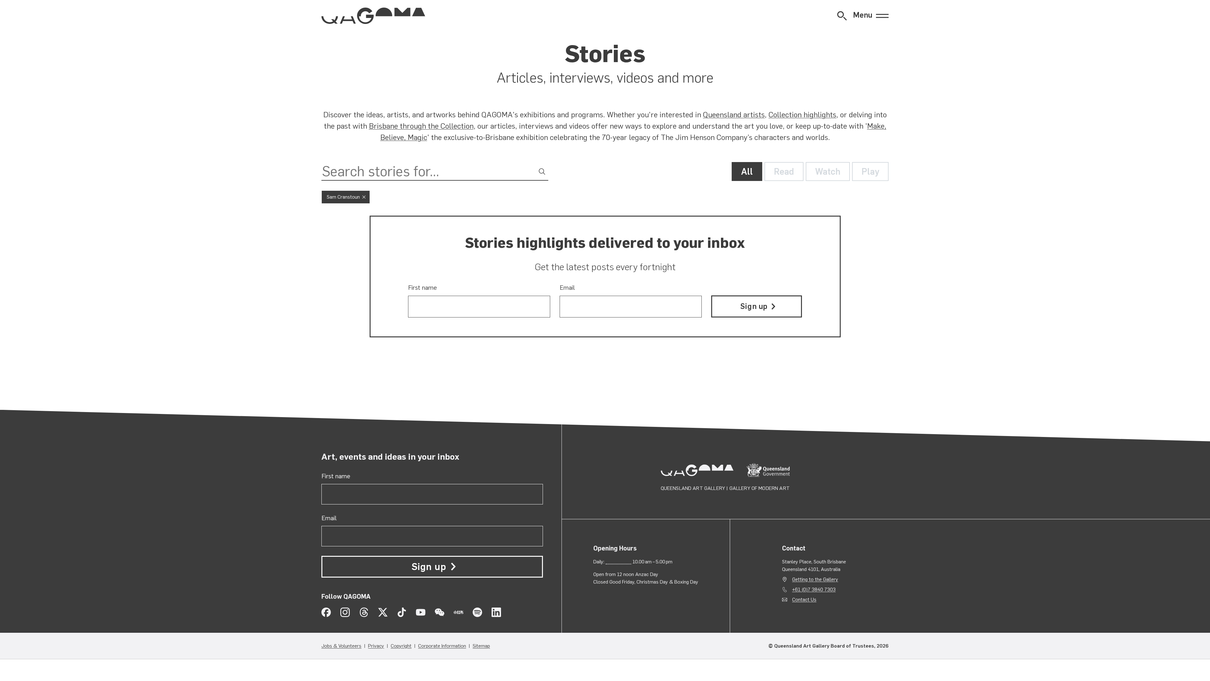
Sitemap (481, 646)
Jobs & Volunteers (341, 646)
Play (870, 171)
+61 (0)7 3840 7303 (814, 589)
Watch (827, 171)
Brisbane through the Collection (421, 126)
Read (784, 171)
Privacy (376, 646)
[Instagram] (345, 612)
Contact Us (804, 599)
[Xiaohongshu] (458, 612)
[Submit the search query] (542, 171)
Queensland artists (734, 114)
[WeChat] (439, 612)
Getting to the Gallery (815, 579)
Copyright (401, 646)
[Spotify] (477, 612)
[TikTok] (401, 612)
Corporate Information (442, 646)
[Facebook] (326, 612)
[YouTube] (420, 612)
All (747, 171)
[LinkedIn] (496, 612)
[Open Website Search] (842, 15)
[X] (383, 612)
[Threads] (364, 612)
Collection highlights (802, 114)
